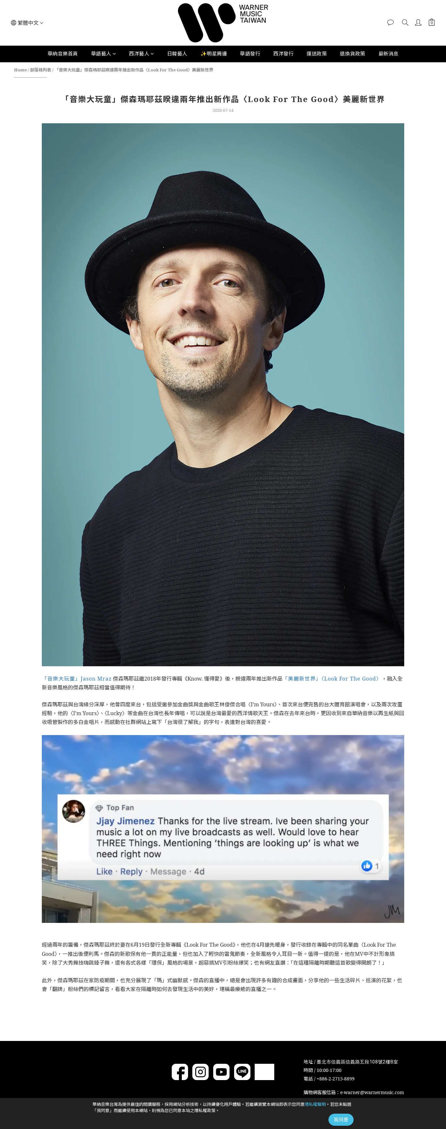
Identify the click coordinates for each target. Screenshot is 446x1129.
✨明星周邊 (213, 53)
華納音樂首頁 (63, 53)
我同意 (341, 1119)
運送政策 (317, 53)
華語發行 (250, 53)
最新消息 (388, 53)
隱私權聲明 (315, 1104)
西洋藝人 (139, 53)
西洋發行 (283, 53)
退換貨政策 (352, 53)
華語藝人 (101, 53)
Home (20, 70)
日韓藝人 (177, 53)
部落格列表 (40, 70)
